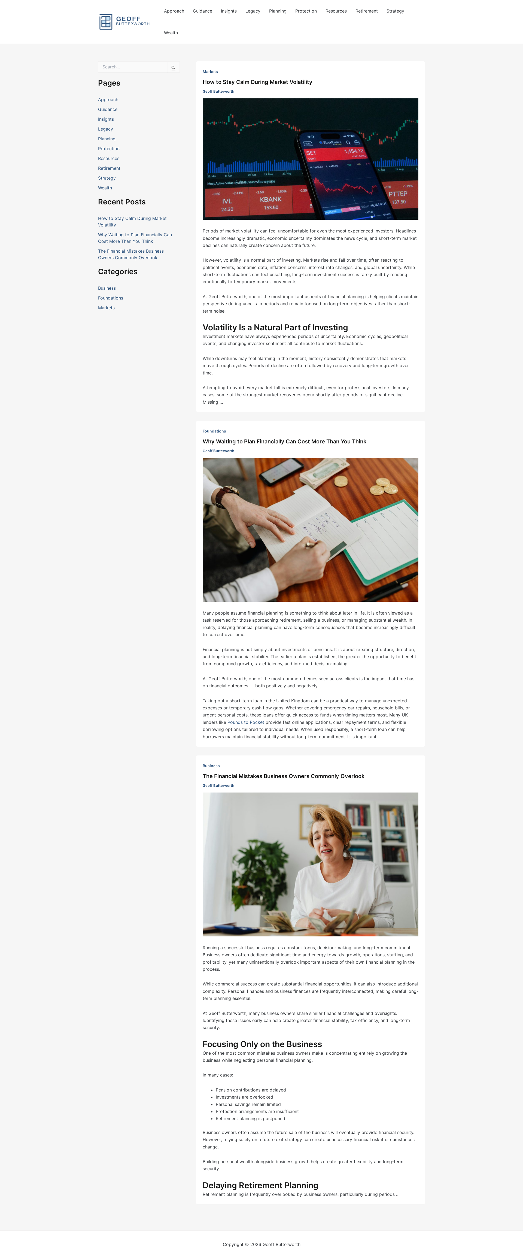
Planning (278, 11)
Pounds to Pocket (245, 722)
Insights (229, 11)
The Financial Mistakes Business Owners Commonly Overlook (283, 776)
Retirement (366, 11)
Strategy (395, 11)
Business (107, 288)
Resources (336, 11)
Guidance (202, 11)
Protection (306, 11)
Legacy (252, 11)
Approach (174, 11)
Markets (106, 307)
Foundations (110, 298)
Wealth (171, 32)
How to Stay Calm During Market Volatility (257, 82)
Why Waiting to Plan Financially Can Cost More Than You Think (284, 441)
